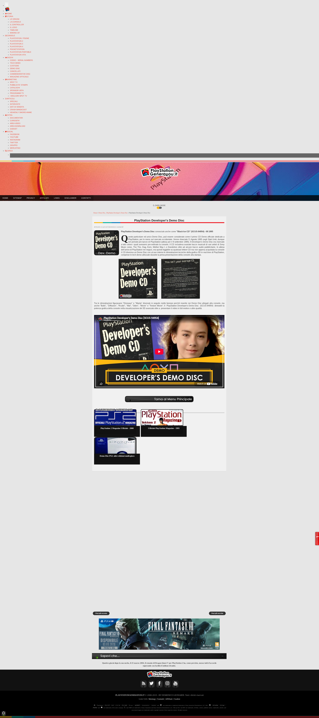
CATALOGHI (15, 88)
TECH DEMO (15, 63)
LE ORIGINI (14, 19)
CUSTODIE (14, 66)
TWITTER (14, 143)
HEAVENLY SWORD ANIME (21, 112)
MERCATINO (15, 148)
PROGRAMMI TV (17, 93)
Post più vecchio (217, 613)
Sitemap (17, 198)
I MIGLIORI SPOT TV (18, 96)
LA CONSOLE (15, 22)
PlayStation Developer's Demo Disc (117, 213)
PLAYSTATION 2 (16, 41)
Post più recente (101, 613)
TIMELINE (14, 30)
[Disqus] (159, 506)
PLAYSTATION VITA (18, 55)
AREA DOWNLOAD (17, 126)
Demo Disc (102, 213)
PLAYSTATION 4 (16, 47)
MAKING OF (15, 33)
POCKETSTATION (17, 49)
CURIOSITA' (15, 121)
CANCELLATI (15, 71)
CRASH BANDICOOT (18, 110)
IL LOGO (13, 27)
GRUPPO (13, 145)
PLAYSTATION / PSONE (19, 38)
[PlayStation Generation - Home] (7, 11)
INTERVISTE (15, 104)
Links (57, 198)
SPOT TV (13, 82)
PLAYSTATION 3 (16, 44)
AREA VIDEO (15, 123)
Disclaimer (70, 198)
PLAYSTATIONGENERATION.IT (130, 695)
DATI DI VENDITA (17, 107)
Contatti (86, 198)
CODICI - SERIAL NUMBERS (21, 60)
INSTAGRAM (15, 140)
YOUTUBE (14, 137)
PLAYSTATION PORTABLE (20, 52)
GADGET (13, 129)
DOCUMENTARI (16, 118)
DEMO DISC (15, 68)
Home (5, 198)
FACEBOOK (14, 134)
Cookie (177, 699)
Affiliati (44, 198)
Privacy (31, 198)
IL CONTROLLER (17, 25)
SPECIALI (14, 101)
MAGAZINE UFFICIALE (19, 77)
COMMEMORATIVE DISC (20, 74)
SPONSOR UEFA (17, 90)
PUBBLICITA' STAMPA (19, 85)
